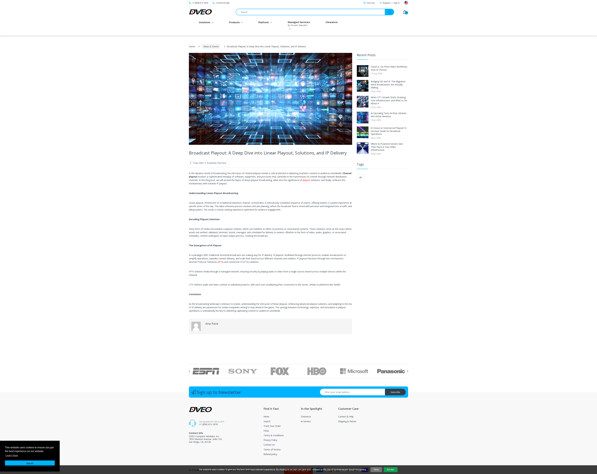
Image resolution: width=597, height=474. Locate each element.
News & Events (211, 46)
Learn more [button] (11, 455)
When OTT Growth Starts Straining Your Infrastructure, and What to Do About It (389, 100)
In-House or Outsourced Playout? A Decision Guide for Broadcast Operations (388, 130)
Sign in (396, 2)
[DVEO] (200, 12)
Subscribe (395, 392)
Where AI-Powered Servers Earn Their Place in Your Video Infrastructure (387, 146)
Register (387, 2)
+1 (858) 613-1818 (208, 424)
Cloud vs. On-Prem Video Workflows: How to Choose (389, 68)
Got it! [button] (30, 463)
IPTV (220, 261)
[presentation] (189, 371)
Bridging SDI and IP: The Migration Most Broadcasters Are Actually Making (388, 84)
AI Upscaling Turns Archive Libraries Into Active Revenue (389, 115)
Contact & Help (223, 2)
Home (192, 46)
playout (306, 180)
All (360, 177)
